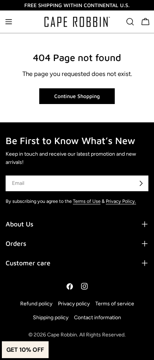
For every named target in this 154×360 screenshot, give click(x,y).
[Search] (130, 21)
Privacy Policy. (121, 201)
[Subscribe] (141, 183)
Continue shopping (77, 96)
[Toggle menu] (8, 21)
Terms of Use (87, 201)
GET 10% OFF (25, 350)
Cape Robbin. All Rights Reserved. (86, 335)
